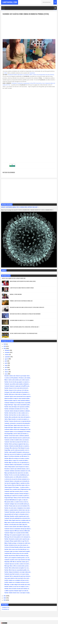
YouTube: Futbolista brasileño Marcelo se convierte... (17, 446)
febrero (7, 371)
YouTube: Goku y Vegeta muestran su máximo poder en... (18, 520)
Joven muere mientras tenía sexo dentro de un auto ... (17, 578)
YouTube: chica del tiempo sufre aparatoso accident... (17, 406)
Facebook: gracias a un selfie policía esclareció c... (17, 477)
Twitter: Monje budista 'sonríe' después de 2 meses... (17, 466)
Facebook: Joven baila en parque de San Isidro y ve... (17, 442)
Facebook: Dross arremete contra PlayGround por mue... (18, 489)
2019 (5, 346)
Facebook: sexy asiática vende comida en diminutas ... (17, 384)
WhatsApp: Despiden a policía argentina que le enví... (17, 516)
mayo (6, 365)
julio (6, 361)
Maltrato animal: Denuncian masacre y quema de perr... (18, 437)
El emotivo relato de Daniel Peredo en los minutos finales (22, 288)
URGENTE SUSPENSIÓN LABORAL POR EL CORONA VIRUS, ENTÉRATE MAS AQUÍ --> (20, 207)
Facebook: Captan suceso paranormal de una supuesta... (18, 396)
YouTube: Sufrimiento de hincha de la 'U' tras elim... (17, 408)
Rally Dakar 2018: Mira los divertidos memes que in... (17, 561)
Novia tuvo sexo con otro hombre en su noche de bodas (18, 454)
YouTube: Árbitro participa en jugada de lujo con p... (17, 444)
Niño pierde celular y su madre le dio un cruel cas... (17, 502)
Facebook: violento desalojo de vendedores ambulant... (18, 411)
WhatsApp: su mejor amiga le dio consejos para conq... (18, 584)
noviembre (7, 352)
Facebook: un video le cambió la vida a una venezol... (17, 440)
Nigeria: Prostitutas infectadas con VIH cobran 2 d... (17, 456)
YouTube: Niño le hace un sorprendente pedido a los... (17, 570)
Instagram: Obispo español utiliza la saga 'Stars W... (17, 541)
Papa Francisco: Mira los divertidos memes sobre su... (17, 485)
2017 (5, 596)
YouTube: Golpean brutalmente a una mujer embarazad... (18, 572)
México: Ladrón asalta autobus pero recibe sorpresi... (17, 380)
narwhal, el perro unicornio (16, 294)
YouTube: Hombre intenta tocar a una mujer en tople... (17, 592)
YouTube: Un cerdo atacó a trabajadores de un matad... (17, 508)
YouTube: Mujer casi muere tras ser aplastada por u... (17, 462)
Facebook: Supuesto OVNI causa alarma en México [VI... (17, 530)
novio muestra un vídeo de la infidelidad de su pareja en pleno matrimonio (25, 314)
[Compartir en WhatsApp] (12, 166)
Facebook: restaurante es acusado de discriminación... (18, 423)
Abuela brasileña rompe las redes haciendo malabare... (17, 400)
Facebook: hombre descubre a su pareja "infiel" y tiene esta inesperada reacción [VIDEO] (31, 74)
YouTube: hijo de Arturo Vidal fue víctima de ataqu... (17, 555)
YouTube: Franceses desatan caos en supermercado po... (18, 421)
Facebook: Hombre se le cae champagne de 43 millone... (18, 431)
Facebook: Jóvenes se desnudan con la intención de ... (17, 481)
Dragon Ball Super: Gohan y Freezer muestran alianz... (17, 497)
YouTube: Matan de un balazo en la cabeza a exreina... (17, 458)
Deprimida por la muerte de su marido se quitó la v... (17, 495)
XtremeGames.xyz (5, 609)
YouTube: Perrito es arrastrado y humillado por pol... (17, 475)
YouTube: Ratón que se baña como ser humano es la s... (18, 394)
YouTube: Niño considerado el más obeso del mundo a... (18, 417)
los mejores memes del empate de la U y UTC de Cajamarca (21, 320)
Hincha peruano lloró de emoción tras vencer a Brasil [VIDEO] (23, 281)
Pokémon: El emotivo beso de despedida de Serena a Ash (21, 301)
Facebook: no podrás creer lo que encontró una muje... (18, 559)
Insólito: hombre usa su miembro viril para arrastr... (17, 580)
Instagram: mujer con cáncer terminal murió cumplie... (18, 551)
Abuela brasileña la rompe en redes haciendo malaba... (17, 398)
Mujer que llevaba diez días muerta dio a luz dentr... (17, 473)
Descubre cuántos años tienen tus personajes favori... (17, 375)
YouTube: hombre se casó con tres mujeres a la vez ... (17, 586)
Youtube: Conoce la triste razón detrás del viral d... (17, 388)
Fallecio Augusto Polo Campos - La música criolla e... (17, 487)
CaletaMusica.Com (5, 607)
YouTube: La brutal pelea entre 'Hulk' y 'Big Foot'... (16, 524)
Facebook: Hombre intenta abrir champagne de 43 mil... (18, 429)
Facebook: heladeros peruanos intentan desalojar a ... (17, 493)
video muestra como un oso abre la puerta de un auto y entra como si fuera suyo (27, 307)
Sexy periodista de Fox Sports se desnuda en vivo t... (17, 514)
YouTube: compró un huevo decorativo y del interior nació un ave (23, 333)
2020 (5, 344)
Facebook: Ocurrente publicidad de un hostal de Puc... (17, 518)
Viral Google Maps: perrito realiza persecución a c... (17, 433)
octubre (7, 354)
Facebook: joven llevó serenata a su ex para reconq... (17, 574)
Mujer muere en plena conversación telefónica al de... (17, 522)
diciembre (7, 350)
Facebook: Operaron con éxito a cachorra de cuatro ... (17, 563)
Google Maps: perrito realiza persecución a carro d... (17, 450)
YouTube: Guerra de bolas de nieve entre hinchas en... (17, 588)
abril (6, 367)
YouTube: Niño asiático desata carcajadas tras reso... (17, 568)
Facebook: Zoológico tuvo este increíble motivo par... (17, 504)
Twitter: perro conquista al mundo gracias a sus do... (17, 557)
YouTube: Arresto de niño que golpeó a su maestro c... (17, 382)
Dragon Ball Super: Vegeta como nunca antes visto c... (17, 425)
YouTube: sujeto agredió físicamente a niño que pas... (17, 452)
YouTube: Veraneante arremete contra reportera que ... (17, 539)
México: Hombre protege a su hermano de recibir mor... (18, 543)
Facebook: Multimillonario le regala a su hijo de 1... (17, 499)
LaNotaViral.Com (9, 2)
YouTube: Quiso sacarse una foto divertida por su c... (17, 549)
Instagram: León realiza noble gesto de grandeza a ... (17, 392)
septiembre (7, 356)
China (5, 73)
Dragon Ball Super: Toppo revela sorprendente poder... (18, 404)
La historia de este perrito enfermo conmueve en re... (17, 479)
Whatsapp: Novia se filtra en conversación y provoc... (17, 566)
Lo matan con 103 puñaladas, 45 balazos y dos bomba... (18, 378)
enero (6, 374)
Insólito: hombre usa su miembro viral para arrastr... (17, 582)
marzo (6, 369)
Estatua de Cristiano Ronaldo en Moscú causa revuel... (17, 547)
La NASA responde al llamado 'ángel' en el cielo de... (17, 590)
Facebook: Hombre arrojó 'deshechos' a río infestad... (17, 464)
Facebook (32, 73)
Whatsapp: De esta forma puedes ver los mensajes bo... (18, 537)
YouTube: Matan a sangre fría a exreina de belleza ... (17, 460)
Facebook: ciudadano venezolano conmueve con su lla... (18, 470)
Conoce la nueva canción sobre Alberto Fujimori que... (17, 526)
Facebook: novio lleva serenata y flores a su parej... (17, 491)
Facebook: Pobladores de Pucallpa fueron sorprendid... (18, 402)
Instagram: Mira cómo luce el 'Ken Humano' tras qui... (17, 448)
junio (6, 363)
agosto (6, 359)
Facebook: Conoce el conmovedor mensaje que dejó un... (18, 528)
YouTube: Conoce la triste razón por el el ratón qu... (17, 390)
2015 (5, 600)
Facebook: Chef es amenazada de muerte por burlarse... (18, 576)
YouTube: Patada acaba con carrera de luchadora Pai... (17, 506)
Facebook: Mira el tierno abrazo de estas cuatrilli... (17, 553)
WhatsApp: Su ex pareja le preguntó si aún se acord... (17, 535)
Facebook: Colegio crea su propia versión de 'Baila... (17, 532)
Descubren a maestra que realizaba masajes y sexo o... (17, 468)
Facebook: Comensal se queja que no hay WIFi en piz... (17, 386)
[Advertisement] (29, 25)
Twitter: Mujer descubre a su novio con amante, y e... (17, 419)
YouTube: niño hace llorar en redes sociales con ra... (17, 413)
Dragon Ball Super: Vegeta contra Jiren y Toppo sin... (17, 427)
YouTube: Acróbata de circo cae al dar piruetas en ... (17, 545)
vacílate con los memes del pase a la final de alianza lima (13, 278)
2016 (5, 598)
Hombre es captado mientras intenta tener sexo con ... (18, 510)
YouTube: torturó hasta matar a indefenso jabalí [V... (17, 435)
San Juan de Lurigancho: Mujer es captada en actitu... (17, 483)
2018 (5, 348)
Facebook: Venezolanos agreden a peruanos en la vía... (17, 512)
